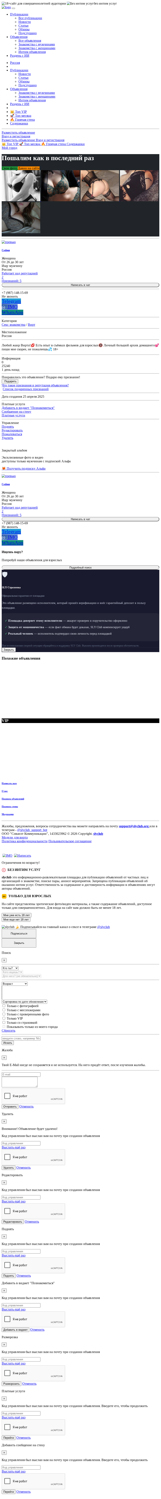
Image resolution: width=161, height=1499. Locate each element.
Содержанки (76, 144)
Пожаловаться (12, 434)
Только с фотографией (23, 1006)
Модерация (8, 814)
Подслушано (27, 33)
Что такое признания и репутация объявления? (35, 385)
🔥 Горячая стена (54, 144)
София (6, 250)
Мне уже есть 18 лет (16, 915)
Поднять (8, 426)
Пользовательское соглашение (70, 841)
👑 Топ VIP (10, 144)
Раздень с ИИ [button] (19, 55)
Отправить (10, 1106)
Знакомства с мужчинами (36, 44)
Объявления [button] (18, 37)
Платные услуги (13, 415)
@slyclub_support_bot (32, 830)
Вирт (31, 324)
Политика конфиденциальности (25, 841)
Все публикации (30, 18)
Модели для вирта (15, 837)
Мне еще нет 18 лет (16, 919)
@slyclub (103, 927)
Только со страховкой (22, 1022)
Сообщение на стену (16, 411)
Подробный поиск (80, 567)
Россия (15, 62)
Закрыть (9, 649)
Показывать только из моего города (32, 1027)
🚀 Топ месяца (30, 144)
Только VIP (15, 1018)
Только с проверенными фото (28, 1014)
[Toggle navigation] (13, 8)
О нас (5, 791)
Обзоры (24, 29)
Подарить (10, 381)
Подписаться (19, 933)
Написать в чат (80, 285)
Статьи (23, 25)
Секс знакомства (13, 324)
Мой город (9, 148)
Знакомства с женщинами (36, 48)
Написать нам (9, 783)
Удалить (7, 438)
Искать (7, 1042)
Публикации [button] (19, 14)
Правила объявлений (13, 798)
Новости (24, 22)
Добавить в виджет (15, 1329)
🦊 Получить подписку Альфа (23, 468)
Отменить (26, 1106)
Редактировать (12, 430)
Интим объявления (32, 52)
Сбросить (8, 1030)
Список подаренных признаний (26, 389)
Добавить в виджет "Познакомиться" (28, 408)
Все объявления (29, 40)
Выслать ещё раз (13, 1147)
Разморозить (11, 1383)
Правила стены (10, 806)
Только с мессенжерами (23, 1010)
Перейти (8, 1437)
